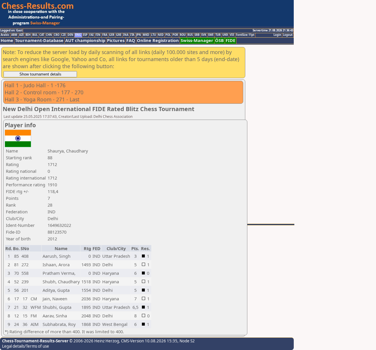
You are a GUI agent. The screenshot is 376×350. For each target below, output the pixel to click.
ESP (85, 35)
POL (168, 35)
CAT (41, 35)
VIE (232, 35)
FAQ (130, 40)
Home (7, 40)
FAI (91, 35)
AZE (21, 35)
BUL (35, 35)
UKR (225, 35)
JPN (138, 35)
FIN (97, 35)
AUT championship (85, 40)
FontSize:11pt (245, 35)
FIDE (230, 40)
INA (125, 35)
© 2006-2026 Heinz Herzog (93, 341)
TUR (218, 35)
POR (175, 35)
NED (161, 35)
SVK (203, 35)
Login (277, 35)
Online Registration (158, 40)
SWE (211, 35)
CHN (49, 35)
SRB (196, 35)
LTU (153, 35)
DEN (70, 35)
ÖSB (219, 40)
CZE (63, 35)
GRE (118, 35)
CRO (56, 35)
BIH (28, 35)
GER (111, 35)
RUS (190, 35)
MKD (146, 35)
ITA (132, 35)
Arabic (5, 35)
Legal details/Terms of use (25, 346)
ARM (14, 35)
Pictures (116, 40)
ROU (183, 35)
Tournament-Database (39, 40)
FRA (104, 35)
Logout (288, 35)
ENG (78, 35)
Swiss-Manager (197, 40)
